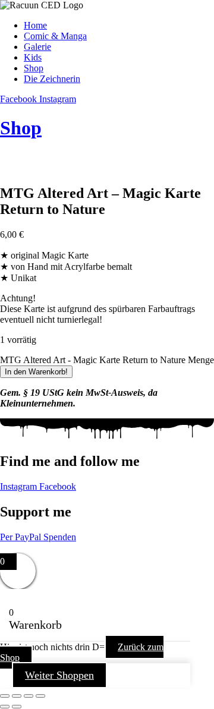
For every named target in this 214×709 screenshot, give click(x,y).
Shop (21, 127)
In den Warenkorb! (36, 371)
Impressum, (21, 548)
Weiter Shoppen (59, 675)
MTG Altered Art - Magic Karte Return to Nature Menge (107, 360)
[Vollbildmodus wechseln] (16, 696)
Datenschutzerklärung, (88, 548)
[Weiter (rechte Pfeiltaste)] (16, 706)
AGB (142, 548)
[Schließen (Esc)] (40, 696)
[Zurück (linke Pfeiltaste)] (5, 706)
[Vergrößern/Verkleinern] (5, 696)
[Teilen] (28, 696)
